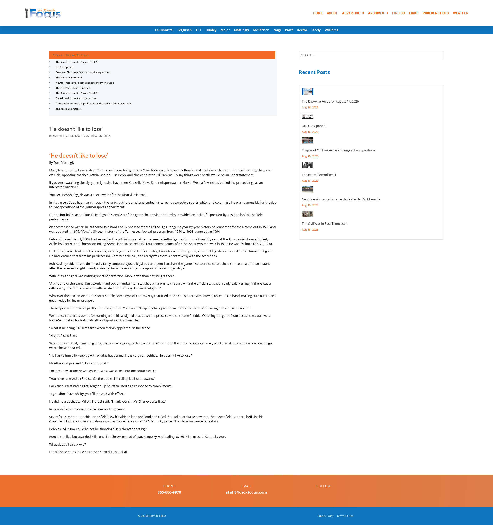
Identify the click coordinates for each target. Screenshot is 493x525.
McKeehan (261, 30)
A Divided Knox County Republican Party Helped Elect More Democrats (93, 103)
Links (413, 13)
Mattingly (241, 30)
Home (318, 13)
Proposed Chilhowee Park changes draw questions (83, 72)
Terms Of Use (345, 516)
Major (225, 30)
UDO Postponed (64, 67)
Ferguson (185, 30)
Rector (302, 30)
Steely (316, 30)
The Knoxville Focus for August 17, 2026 (77, 62)
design (57, 135)
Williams (331, 30)
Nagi (277, 30)
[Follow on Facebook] (320, 493)
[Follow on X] (327, 493)
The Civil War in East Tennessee (73, 87)
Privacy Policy (325, 516)
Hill (198, 30)
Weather (460, 13)
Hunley (210, 30)
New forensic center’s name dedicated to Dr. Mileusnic (85, 82)
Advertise (351, 13)
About (332, 13)
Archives (376, 13)
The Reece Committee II (68, 108)
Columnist (90, 135)
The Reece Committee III (69, 77)
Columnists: (164, 30)
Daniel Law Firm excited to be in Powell (76, 98)
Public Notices (436, 13)
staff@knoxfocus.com (246, 492)
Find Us (398, 13)
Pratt (289, 30)
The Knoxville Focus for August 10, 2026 (77, 93)
